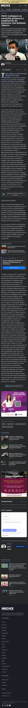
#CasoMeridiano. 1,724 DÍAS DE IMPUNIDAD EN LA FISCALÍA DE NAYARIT (14, 2)
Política (3, 638)
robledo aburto (20, 424)
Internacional (5, 633)
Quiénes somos (5, 679)
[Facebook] (2, 705)
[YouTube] (10, 705)
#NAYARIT (8, 9)
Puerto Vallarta (5, 641)
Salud (3, 644)
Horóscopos (5, 669)
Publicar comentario (9, 530)
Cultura (3, 622)
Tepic (6, 73)
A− (22, 69)
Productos (4, 672)
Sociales (4, 647)
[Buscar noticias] (2, 9)
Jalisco (3, 660)
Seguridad (4, 658)
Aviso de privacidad (6, 693)
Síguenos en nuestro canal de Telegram (15, 194)
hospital (10, 424)
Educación (4, 627)
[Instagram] (7, 705)
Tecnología (4, 649)
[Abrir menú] (25, 5)
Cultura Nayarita (6, 666)
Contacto (4, 682)
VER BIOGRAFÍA (20, 546)
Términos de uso (5, 695)
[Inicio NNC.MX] (5, 5)
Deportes (4, 663)
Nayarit (3, 13)
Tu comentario (5, 519)
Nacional (4, 655)
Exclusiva (4, 630)
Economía (4, 624)
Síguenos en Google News (15, 386)
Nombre (4, 514)
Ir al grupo (15, 267)
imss (3, 424)
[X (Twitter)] (5, 705)
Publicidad (4, 685)
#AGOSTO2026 (16, 9)
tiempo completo (7, 427)
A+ (25, 69)
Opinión (3, 636)
